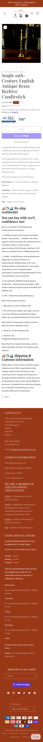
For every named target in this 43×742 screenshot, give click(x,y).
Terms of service (36, 733)
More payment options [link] (21, 141)
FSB (6, 527)
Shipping (4, 106)
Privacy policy (24, 733)
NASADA (8, 519)
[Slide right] (26, 67)
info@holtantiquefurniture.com (23, 449)
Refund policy (13, 733)
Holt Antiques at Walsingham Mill (20, 730)
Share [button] (7, 397)
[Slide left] (16, 67)
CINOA (8, 504)
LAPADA (8, 496)
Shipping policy (15, 737)
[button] (4, 13)
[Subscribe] (35, 676)
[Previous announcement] (4, 3)
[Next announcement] (38, 3)
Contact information (28, 737)
